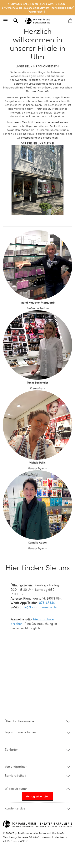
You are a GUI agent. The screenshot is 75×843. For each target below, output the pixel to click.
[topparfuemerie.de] (37, 20)
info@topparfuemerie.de (39, 607)
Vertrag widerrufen (37, 796)
